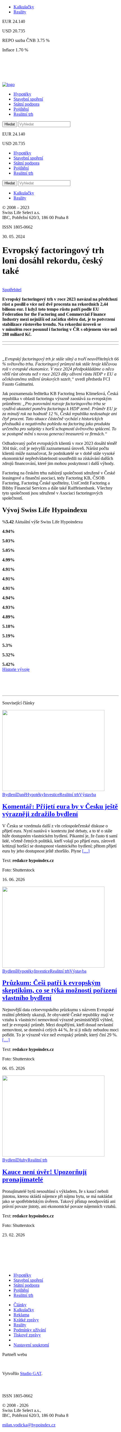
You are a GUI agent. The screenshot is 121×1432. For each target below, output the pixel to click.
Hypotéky (22, 94)
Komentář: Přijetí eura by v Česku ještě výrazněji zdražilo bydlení (60, 810)
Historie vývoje (16, 669)
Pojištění (21, 109)
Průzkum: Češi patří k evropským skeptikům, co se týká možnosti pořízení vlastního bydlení (59, 990)
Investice (51, 794)
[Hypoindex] (8, 84)
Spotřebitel (11, 289)
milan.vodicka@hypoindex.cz (28, 1424)
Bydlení (9, 794)
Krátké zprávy (26, 1319)
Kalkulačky (24, 6)
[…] (85, 851)
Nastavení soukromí (31, 1345)
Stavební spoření (28, 99)
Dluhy (22, 1160)
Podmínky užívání (30, 1329)
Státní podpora (26, 104)
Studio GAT (30, 1373)
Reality (20, 12)
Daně (21, 794)
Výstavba (87, 794)
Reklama (21, 1314)
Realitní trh (23, 114)
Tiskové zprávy (27, 1335)
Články (20, 1304)
